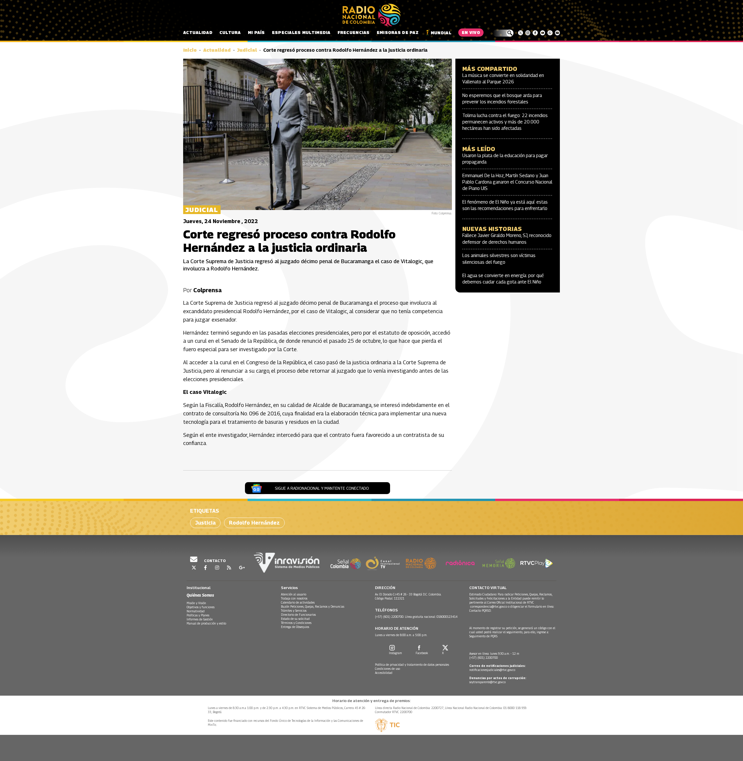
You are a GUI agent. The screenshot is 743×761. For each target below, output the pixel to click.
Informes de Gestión (200, 619)
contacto (214, 560)
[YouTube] (542, 32)
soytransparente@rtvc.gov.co (487, 682)
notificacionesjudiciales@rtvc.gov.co (492, 670)
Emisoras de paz (398, 32)
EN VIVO (471, 32)
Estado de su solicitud (295, 618)
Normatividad (196, 611)
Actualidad (197, 32)
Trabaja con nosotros (294, 598)
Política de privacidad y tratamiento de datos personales (412, 664)
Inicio (190, 50)
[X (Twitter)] (520, 32)
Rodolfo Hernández (254, 523)
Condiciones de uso (387, 668)
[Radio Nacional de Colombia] (371, 15)
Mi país (256, 32)
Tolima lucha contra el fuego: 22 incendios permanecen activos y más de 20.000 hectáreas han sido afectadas (505, 122)
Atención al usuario (293, 594)
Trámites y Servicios (293, 610)
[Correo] (557, 32)
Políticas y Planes (198, 615)
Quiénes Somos (200, 595)
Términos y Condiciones (296, 622)
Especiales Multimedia (301, 32)
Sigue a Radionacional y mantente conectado (322, 488)
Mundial (441, 32)
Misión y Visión (196, 603)
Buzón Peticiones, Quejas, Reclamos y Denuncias (312, 606)
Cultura (230, 32)
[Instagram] (527, 32)
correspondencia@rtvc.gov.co (488, 606)
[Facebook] (535, 32)
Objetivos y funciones (200, 607)
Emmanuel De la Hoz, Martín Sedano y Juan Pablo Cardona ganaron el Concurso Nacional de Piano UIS (507, 182)
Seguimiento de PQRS (483, 636)
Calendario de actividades (298, 602)
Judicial (247, 50)
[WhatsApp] (549, 32)
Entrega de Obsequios (295, 627)
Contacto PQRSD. (480, 610)
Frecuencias (354, 32)
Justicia (205, 523)
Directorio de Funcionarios (298, 614)
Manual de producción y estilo (206, 623)
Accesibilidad (383, 672)
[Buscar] (503, 33)
